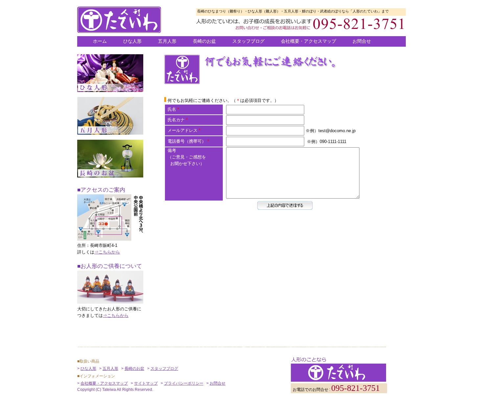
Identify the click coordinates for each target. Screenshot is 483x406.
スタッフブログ (248, 41)
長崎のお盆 (204, 41)
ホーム (100, 41)
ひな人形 (132, 41)
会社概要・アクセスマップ (308, 41)
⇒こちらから (107, 252)
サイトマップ (146, 383)
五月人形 (167, 41)
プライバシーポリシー (183, 383)
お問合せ (362, 41)
